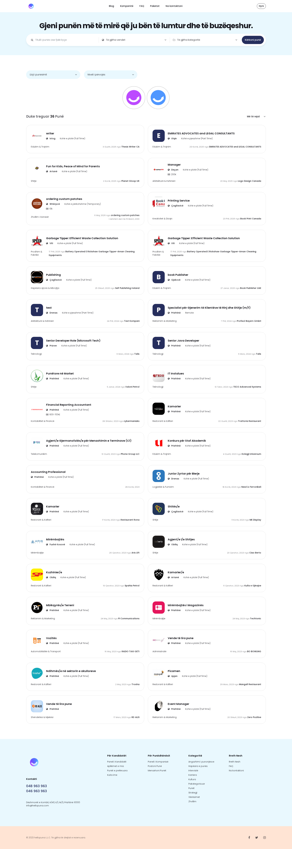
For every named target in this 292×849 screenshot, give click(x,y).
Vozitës (51, 638)
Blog (111, 6)
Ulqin (174, 138)
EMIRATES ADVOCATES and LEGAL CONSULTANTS (201, 133)
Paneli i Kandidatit (116, 761)
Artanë (53, 171)
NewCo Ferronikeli (251, 486)
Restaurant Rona (130, 519)
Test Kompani (131, 321)
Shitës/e (174, 506)
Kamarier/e (176, 572)
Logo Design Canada (249, 181)
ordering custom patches (64, 199)
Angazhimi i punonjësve (201, 761)
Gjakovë (176, 279)
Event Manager (178, 704)
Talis (136, 353)
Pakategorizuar (196, 783)
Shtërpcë (54, 204)
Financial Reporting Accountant (68, 405)
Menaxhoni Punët (157, 770)
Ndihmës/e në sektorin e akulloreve (71, 671)
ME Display (255, 519)
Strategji (192, 792)
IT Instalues (176, 373)
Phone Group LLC (130, 454)
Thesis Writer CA (130, 146)
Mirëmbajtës (55, 539)
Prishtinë (176, 312)
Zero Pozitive (254, 717)
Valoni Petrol (132, 386)
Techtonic (255, 618)
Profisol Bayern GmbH (249, 321)
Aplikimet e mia (115, 766)
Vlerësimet (194, 797)
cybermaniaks (131, 421)
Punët (191, 788)
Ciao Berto (255, 552)
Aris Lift (135, 552)
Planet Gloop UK (130, 181)
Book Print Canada (250, 218)
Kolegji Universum (251, 454)
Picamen (174, 671)
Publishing (53, 275)
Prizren (53, 345)
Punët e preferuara (117, 770)
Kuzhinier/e (54, 572)
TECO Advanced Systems (247, 386)
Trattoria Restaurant (249, 421)
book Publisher (178, 275)
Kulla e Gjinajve (252, 585)
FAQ (141, 6)
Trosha (135, 684)
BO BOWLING (254, 651)
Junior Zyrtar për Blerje (184, 473)
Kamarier (174, 406)
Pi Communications (128, 618)
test (49, 308)
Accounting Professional (48, 472)
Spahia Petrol (132, 585)
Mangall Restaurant (250, 684)
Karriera (192, 774)
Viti (51, 243)
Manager (174, 165)
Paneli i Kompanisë (158, 761)
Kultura (192, 779)
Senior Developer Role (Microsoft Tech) (73, 340)
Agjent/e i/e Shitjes (181, 539)
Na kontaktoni (174, 6)
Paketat (155, 6)
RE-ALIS (135, 717)
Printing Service (179, 200)
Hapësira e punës (198, 766)
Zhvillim (192, 801)
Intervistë (193, 770)
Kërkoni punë (253, 40)
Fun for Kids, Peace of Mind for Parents (73, 166)
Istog (52, 138)
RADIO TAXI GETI (130, 651)
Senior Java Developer (183, 340)
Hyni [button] (261, 6)
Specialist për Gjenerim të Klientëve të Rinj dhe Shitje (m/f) (209, 308)
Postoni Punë (155, 766)
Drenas (53, 312)
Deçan (174, 169)
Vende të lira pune (180, 638)
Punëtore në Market (60, 373)
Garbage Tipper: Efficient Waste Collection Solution (82, 238)
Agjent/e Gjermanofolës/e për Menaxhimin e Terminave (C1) (89, 441)
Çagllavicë (177, 205)
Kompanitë (126, 6)
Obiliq (174, 544)
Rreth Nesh (234, 761)
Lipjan (174, 676)
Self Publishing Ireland (127, 288)
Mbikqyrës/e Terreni (60, 605)
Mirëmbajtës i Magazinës (185, 605)
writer (50, 133)
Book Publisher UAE (250, 288)
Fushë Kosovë (57, 544)
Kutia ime (112, 774)
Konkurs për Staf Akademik (187, 441)
